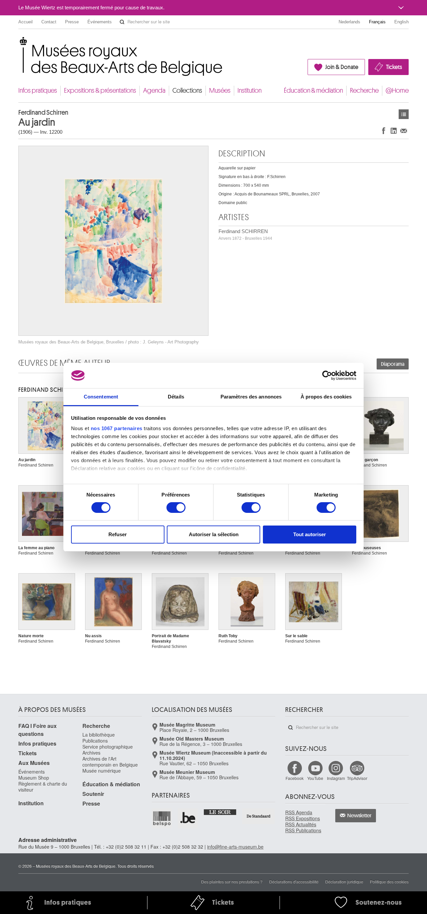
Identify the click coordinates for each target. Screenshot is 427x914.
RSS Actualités (300, 824)
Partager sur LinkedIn (394, 130)
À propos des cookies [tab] (326, 396)
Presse (72, 21)
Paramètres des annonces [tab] (251, 396)
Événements (99, 21)
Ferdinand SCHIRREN (245, 234)
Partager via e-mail (404, 130)
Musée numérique (101, 771)
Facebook (295, 778)
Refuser (117, 534)
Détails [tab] (176, 396)
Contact (48, 21)
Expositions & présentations (100, 90)
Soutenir (93, 794)
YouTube (315, 778)
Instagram (336, 778)
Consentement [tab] (101, 396)
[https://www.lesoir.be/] (220, 812)
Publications (95, 741)
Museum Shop (33, 778)
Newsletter (359, 815)
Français (377, 21)
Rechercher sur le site (122, 22)
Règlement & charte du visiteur (42, 787)
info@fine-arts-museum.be (235, 846)
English (401, 21)
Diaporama (392, 364)
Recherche (364, 90)
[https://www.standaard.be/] (258, 816)
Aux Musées (34, 763)
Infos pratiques (37, 90)
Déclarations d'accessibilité (294, 881)
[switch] (175, 507)
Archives (91, 753)
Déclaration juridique (344, 881)
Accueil (25, 21)
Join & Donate (341, 67)
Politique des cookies (389, 881)
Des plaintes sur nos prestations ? (232, 881)
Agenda (154, 90)
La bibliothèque (98, 735)
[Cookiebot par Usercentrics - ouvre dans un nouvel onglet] (327, 375)
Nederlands (349, 21)
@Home (397, 90)
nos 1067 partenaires (116, 428)
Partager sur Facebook (384, 130)
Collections (187, 90)
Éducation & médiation (313, 90)
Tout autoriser (309, 534)
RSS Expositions (302, 818)
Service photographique (107, 747)
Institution (250, 90)
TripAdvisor (357, 778)
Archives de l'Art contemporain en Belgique (110, 762)
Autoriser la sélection (214, 534)
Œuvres (404, 114)
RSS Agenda (298, 812)
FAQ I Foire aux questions (37, 730)
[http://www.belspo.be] (162, 818)
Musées (220, 90)
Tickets (394, 67)
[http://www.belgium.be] (188, 818)
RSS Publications (303, 830)
